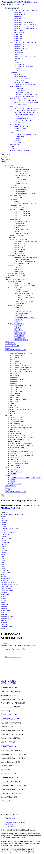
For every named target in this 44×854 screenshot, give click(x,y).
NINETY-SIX (19, 52)
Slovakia (4, 606)
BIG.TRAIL (18, 58)
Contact (17, 140)
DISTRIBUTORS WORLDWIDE (27, 108)
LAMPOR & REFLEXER (24, 312)
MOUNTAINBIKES (17, 167)
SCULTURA (19, 64)
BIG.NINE (18, 54)
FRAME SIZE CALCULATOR (26, 110)
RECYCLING (19, 122)
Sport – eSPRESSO (21, 259)
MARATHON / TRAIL (23, 175)
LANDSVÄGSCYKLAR (19, 187)
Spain (3, 612)
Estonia (3, 544)
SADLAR (18, 300)
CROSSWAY (19, 207)
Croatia (3, 536)
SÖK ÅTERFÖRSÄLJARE (20, 150)
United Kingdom (7, 626)
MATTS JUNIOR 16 (22, 215)
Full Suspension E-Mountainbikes (26, 241)
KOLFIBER (18, 88)
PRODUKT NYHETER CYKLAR (23, 42)
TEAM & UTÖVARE (18, 98)
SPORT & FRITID (21, 183)
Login (12, 148)
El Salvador (5, 542)
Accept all (5, 849)
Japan (3, 564)
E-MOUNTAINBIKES (18, 239)
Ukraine (4, 624)
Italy (2, 562)
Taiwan (3, 620)
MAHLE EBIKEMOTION (24, 96)
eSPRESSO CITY (21, 36)
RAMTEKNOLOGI (21, 92)
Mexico (3, 576)
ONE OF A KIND (21, 126)
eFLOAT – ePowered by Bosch (25, 257)
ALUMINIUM (19, 90)
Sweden (4, 614)
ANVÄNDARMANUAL (23, 114)
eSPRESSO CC (20, 38)
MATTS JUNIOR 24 (22, 211)
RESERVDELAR (21, 304)
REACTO (18, 62)
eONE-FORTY (20, 20)
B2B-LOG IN (10, 344)
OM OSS (13, 72)
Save (31, 852)
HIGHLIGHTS (15, 282)
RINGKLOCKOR (21, 314)
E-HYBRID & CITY (17, 255)
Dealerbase (9, 824)
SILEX (17, 70)
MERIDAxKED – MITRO (24, 284)
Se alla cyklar (20, 649)
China (3, 530)
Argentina (4, 520)
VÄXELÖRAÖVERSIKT (24, 120)
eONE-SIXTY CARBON (23, 22)
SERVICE (13, 106)
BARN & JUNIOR (17, 209)
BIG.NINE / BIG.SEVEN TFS (25, 56)
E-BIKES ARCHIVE (17, 274)
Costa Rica (5, 534)
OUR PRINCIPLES (21, 76)
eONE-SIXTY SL (21, 12)
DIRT (16, 60)
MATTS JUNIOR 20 (22, 213)
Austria (3, 524)
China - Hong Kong (8, 532)
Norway (4, 592)
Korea (3, 566)
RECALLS (18, 116)
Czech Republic (6, 538)
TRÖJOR (17, 326)
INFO (12, 132)
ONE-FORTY (19, 50)
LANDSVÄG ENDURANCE (25, 193)
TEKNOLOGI (15, 86)
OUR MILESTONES (22, 82)
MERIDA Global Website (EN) (12, 514)
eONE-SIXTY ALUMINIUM (25, 24)
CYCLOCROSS (20, 225)
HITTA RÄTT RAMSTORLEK (26, 112)
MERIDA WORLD (17, 124)
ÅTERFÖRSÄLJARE (22, 118)
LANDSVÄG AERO (22, 189)
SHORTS (17, 328)
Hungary (4, 552)
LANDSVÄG (19, 191)
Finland (3, 546)
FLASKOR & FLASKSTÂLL (25, 318)
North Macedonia (7, 590)
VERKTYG (18, 320)
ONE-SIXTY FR (20, 48)
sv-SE (7, 488)
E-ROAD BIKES (16, 265)
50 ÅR (7, 278)
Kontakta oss (10, 818)
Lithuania (4, 570)
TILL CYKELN (16, 306)
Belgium (4, 526)
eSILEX (17, 269)
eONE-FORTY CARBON (24, 26)
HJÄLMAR (18, 330)
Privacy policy (19, 845)
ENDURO (18, 181)
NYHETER (9, 342)
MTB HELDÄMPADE (22, 169)
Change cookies (16, 849)
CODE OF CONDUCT (23, 78)
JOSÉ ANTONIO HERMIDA (25, 100)
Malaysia (4, 574)
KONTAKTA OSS (12, 346)
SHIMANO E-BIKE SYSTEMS (26, 94)
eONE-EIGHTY (20, 14)
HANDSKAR (19, 334)
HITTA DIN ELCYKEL (19, 276)
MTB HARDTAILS (21, 171)
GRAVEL (13, 199)
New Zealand (6, 588)
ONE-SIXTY (19, 46)
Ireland (3, 558)
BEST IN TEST (20, 128)
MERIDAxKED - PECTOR (24, 286)
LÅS (16, 322)
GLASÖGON (19, 338)
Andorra (4, 518)
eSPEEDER (18, 40)
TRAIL (17, 177)
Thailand (4, 622)
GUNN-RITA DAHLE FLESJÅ (26, 102)
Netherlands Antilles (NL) (10, 584)
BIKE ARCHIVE (16, 219)
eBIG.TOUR (19, 32)
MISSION (18, 68)
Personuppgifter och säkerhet (15, 822)
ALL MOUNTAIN (21, 179)
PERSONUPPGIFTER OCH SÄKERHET (25, 478)
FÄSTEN (17, 310)
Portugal (4, 598)
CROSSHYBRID (16, 205)
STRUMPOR (19, 336)
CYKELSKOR (20, 332)
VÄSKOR (18, 308)
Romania (4, 600)
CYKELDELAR (16, 288)
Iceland (3, 554)
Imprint (17, 138)
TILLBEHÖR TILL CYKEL (25, 302)
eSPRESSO (18, 34)
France (3, 548)
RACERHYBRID (16, 195)
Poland (3, 596)
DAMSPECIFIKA (21, 340)
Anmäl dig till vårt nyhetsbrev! (25, 84)
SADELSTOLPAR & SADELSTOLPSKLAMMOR (25, 297)
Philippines (5, 594)
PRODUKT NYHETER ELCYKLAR (24, 10)
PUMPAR (18, 316)
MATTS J (18, 217)
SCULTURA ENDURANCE (25, 66)
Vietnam (4, 628)
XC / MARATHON (21, 173)
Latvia (3, 568)
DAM (16, 231)
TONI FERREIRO (21, 104)
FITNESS (18, 267)
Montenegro (5, 578)
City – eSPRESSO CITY (23, 263)
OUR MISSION (20, 74)
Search (4, 157)
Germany (4, 550)
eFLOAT (17, 16)
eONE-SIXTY (19, 18)
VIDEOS (17, 130)
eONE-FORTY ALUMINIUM (25, 28)
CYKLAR (9, 165)
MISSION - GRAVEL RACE (25, 203)
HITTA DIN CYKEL (18, 235)
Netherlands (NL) (7, 582)
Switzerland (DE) (7, 616)
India (3, 556)
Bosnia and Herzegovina (10, 528)
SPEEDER (18, 197)
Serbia (3, 602)
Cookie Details (28, 849)
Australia (4, 522)
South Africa (5, 610)
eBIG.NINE (18, 30)
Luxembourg (5, 572)
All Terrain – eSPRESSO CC (25, 261)
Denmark (4, 540)
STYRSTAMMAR (21, 292)
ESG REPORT (19, 80)
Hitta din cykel (15, 144)
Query (3, 154)
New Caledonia (6, 586)
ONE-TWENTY (20, 44)
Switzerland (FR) (7, 618)
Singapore (4, 604)
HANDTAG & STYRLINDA (25, 294)
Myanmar (4, 580)
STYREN (18, 290)
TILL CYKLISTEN (17, 324)
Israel (3, 560)
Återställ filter (10, 649)
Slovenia (4, 608)
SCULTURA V (20, 142)
